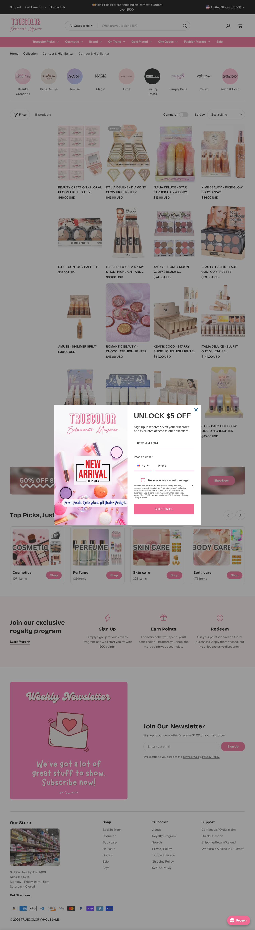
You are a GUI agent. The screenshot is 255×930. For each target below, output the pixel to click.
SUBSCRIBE (164, 509)
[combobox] (143, 466)
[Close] (196, 410)
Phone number (143, 456)
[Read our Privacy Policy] (192, 486)
